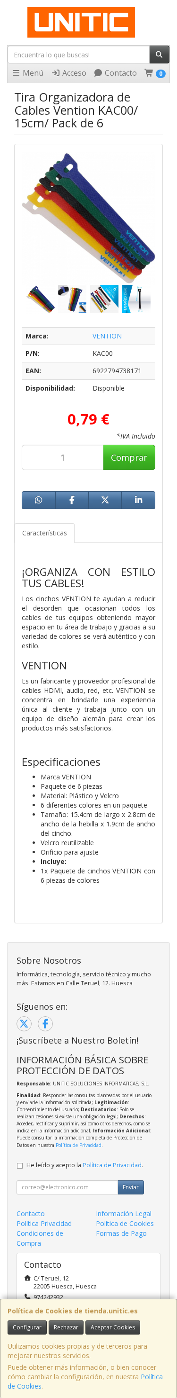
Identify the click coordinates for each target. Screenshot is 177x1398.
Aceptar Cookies (113, 1327)
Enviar (131, 1187)
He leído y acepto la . (84, 1165)
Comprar (129, 457)
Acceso (73, 73)
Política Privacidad (44, 1223)
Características (44, 532)
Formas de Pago (121, 1233)
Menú (32, 73)
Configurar (27, 1327)
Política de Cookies (125, 1223)
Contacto (120, 73)
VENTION (107, 335)
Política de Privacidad (78, 1145)
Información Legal (124, 1213)
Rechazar (66, 1327)
